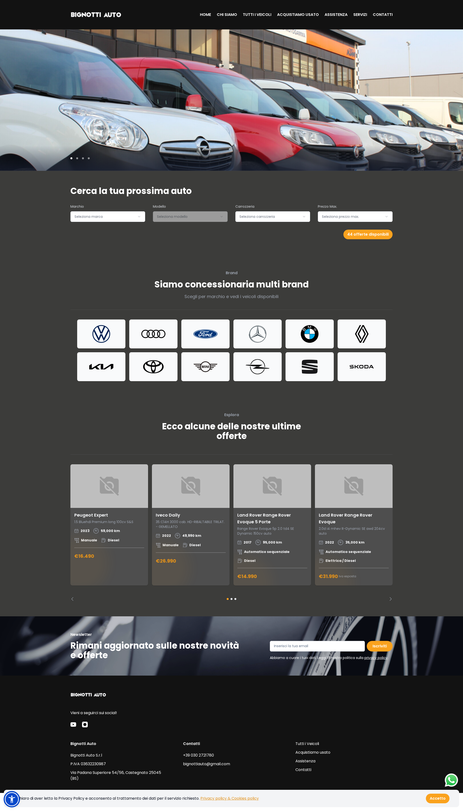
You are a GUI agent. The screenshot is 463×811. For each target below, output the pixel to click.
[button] (12, 799)
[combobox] (107, 216)
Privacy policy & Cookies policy (229, 798)
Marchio (77, 206)
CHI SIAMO (227, 14)
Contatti (303, 769)
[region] (231, 532)
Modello (159, 206)
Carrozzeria (244, 206)
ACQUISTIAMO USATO (298, 14)
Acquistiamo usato (312, 752)
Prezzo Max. (327, 206)
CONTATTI (383, 14)
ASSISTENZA (336, 14)
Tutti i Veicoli (307, 743)
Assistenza (305, 761)
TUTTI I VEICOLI (257, 14)
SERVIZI (360, 14)
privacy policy (376, 657)
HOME (205, 14)
